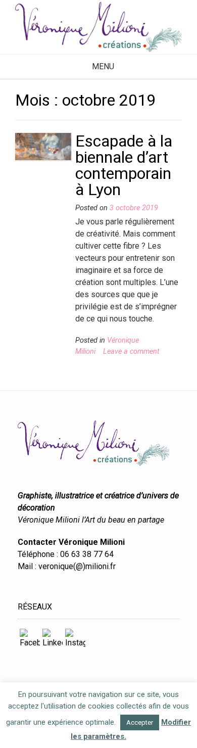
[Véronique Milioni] (98, 27)
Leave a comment (131, 351)
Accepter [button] (139, 722)
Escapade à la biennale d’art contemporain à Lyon (123, 165)
